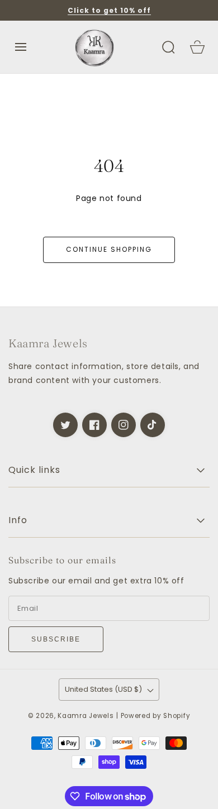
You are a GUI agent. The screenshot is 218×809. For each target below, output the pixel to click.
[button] (20, 47)
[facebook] (94, 425)
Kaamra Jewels (85, 715)
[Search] (168, 47)
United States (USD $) (103, 689)
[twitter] (65, 425)
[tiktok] (152, 425)
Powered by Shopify (156, 715)
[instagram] (123, 425)
